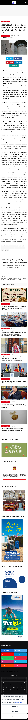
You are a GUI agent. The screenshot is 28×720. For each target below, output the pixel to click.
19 (10, 687)
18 (6, 687)
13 (13, 685)
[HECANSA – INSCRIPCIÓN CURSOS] (14, 579)
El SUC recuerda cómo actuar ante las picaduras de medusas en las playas (12, 429)
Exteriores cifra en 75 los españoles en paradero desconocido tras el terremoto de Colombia (13, 405)
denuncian (4, 248)
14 (17, 685)
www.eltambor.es (8, 37)
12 (10, 685)
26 (10, 689)
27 (14, 689)
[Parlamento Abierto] (14, 501)
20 (14, 687)
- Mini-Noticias (5, 21)
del (23, 245)
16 (24, 685)
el (9, 248)
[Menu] (2, 2)
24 (3, 689)
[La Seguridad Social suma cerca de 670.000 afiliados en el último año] (14, 370)
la (23, 248)
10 (3, 685)
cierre (9, 245)
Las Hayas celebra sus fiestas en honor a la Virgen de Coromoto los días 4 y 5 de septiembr (13, 308)
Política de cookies (19, 702)
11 (6, 685)
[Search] (26, 2)
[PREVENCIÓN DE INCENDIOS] (14, 450)
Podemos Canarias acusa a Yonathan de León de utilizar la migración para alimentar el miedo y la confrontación (12, 358)
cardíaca (4, 245)
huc (12, 248)
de (19, 245)
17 (3, 687)
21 (17, 687)
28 (17, 689)
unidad (7, 250)
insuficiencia (18, 248)
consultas (15, 245)
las (3, 250)
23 (24, 687)
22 (21, 687)
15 (21, 685)
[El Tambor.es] (14, 2)
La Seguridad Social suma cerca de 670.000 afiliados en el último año (13, 382)
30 (24, 689)
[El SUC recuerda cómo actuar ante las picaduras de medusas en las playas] (14, 417)
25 (6, 689)
